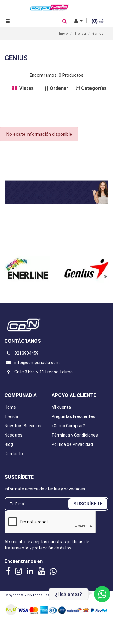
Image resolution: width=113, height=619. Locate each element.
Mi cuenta (61, 407)
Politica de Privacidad (72, 444)
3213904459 (26, 353)
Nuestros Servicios (23, 425)
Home (10, 407)
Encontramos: (44, 75)
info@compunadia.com (37, 362)
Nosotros (14, 435)
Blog (9, 444)
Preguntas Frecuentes (73, 416)
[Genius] (27, 269)
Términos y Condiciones (75, 435)
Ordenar (59, 88)
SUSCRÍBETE (87, 504)
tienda (80, 33)
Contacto (14, 453)
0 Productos (71, 75)
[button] (78, 21)
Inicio (63, 33)
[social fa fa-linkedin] (31, 571)
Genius (98, 33)
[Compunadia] (50, 7)
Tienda (11, 416)
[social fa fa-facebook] (9, 571)
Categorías (94, 88)
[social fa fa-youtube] (42, 571)
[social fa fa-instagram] (19, 571)
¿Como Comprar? (68, 425)
